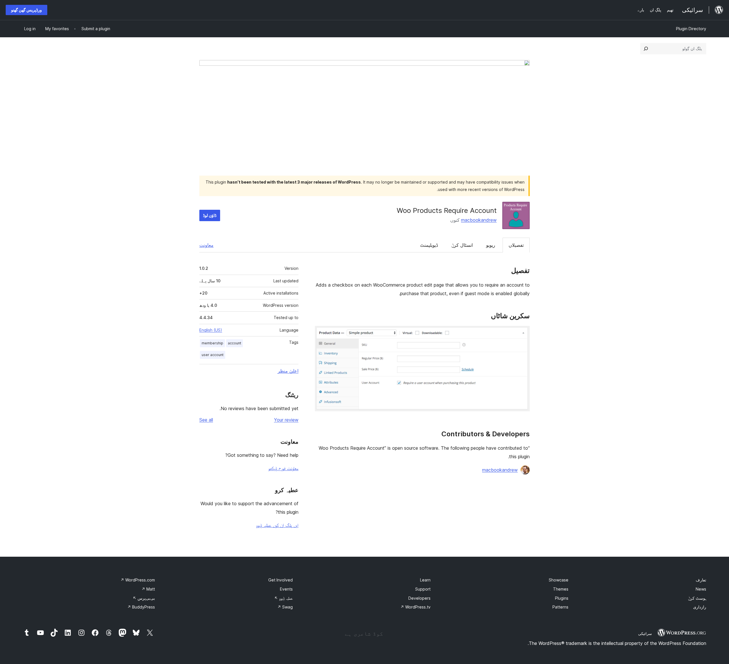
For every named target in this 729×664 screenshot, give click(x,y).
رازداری (699, 607)
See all (206, 420)
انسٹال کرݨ (462, 245)
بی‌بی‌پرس (144, 598)
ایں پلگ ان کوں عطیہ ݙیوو (277, 525)
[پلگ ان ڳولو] (646, 48)
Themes (560, 589)
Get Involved (280, 579)
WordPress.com (137, 579)
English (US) (210, 330)
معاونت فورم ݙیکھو (283, 468)
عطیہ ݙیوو (283, 598)
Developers (419, 598)
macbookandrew (479, 220)
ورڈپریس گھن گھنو (26, 9)
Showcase (558, 579)
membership (212, 343)
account (234, 343)
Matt (148, 589)
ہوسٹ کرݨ (697, 598)
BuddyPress (141, 607)
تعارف (701, 579)
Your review (286, 420)
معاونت (206, 245)
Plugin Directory (691, 28)
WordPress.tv (415, 607)
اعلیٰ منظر (288, 371)
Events (286, 589)
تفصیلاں (516, 245)
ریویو (490, 245)
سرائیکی (645, 633)
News (701, 589)
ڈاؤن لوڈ (209, 215)
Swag (285, 607)
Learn (425, 579)
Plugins (561, 598)
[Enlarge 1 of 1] (522, 333)
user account (213, 355)
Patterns (560, 607)
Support (423, 589)
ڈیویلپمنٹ (429, 245)
